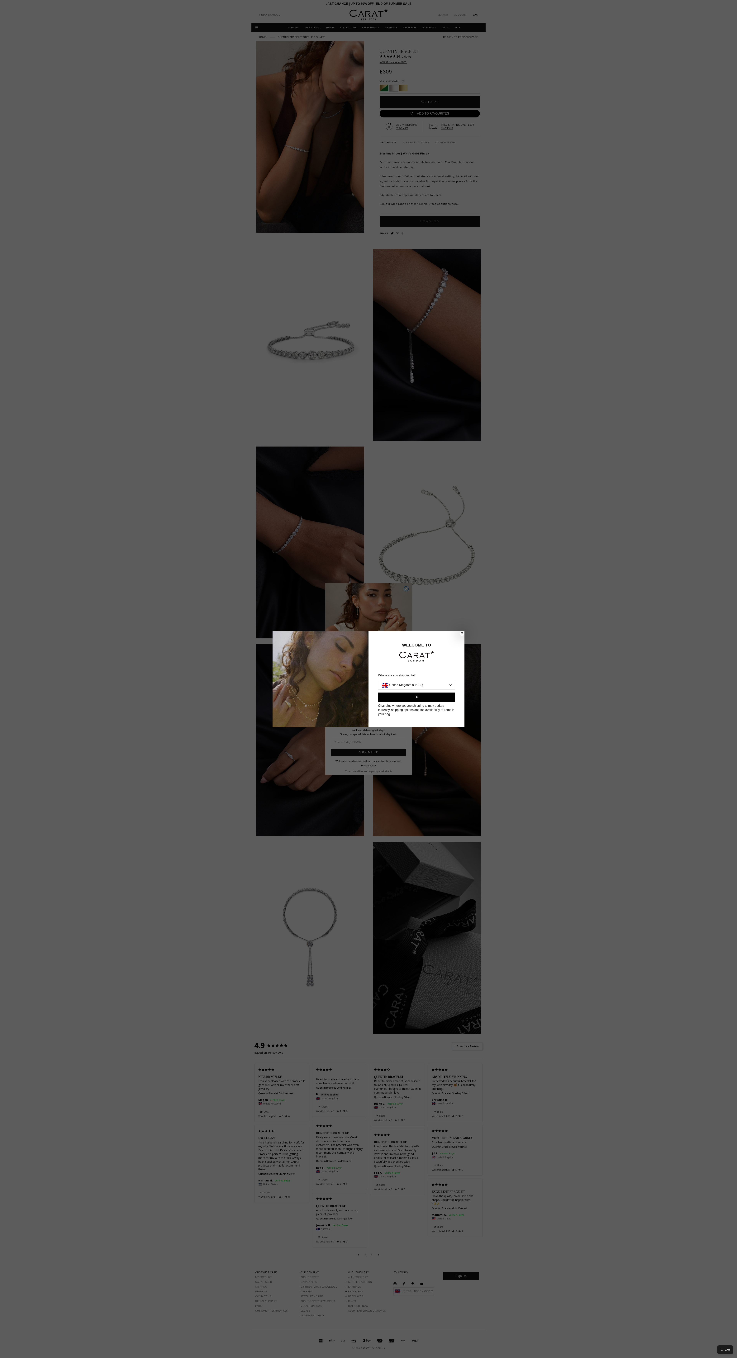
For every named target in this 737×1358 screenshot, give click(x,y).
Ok (416, 697)
